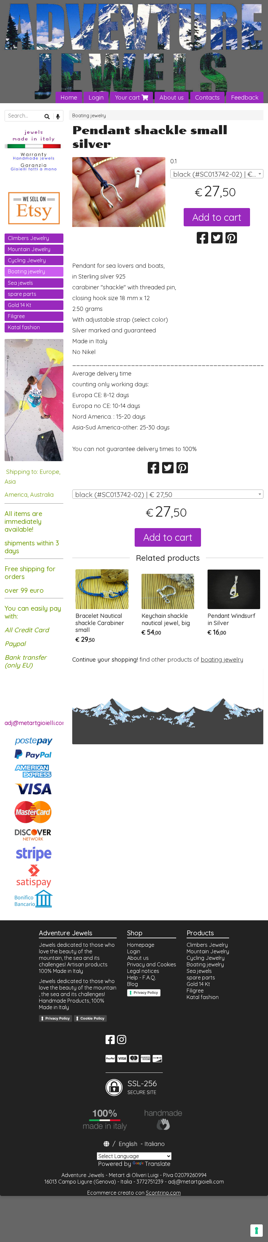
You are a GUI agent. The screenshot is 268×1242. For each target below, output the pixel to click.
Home (68, 97)
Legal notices (143, 971)
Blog (132, 984)
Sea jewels (20, 283)
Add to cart (217, 217)
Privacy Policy (57, 1018)
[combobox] (216, 173)
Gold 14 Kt (19, 305)
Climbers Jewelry (28, 238)
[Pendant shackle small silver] (118, 192)
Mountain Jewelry (29, 249)
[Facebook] (110, 1041)
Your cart (128, 97)
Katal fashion (24, 327)
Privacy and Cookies (151, 964)
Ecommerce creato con (134, 1192)
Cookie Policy (92, 1018)
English (128, 1144)
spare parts (22, 294)
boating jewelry (222, 659)
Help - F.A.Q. (141, 977)
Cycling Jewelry (27, 260)
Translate (157, 1164)
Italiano (154, 1144)
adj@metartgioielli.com (196, 1181)
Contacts (207, 97)
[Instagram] (121, 1041)
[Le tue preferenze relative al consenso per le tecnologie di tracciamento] (256, 1230)
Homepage (140, 945)
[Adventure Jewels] (134, 51)
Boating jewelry (89, 116)
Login (96, 97)
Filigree (16, 316)
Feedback (245, 97)
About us (171, 97)
